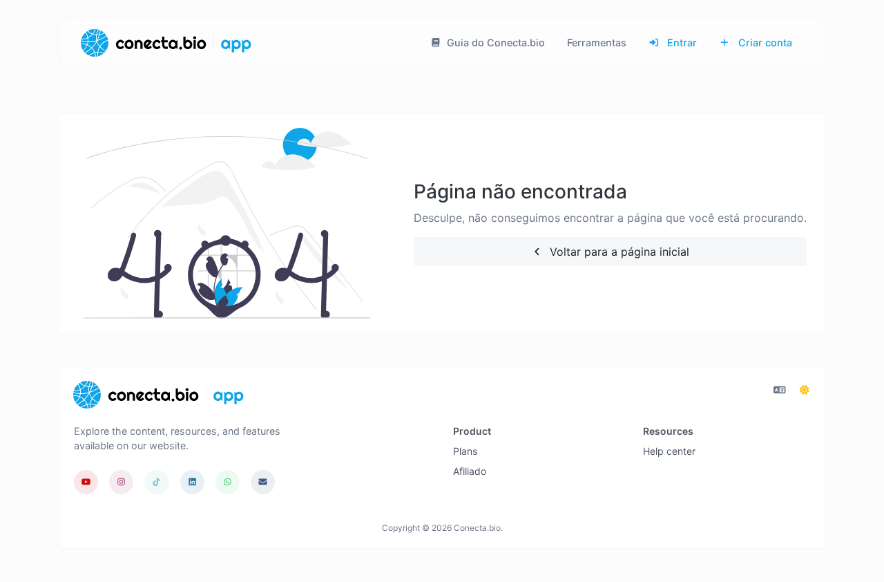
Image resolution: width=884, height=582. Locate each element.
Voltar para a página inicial (617, 252)
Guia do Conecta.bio (494, 42)
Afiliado (469, 471)
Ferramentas (596, 42)
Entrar (680, 42)
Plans (465, 451)
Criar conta (764, 42)
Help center (669, 451)
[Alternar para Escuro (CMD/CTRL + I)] (804, 390)
